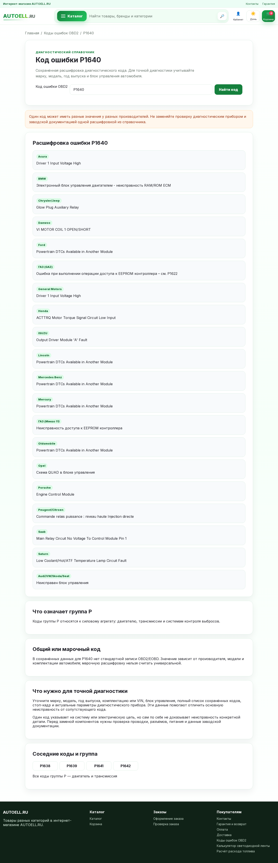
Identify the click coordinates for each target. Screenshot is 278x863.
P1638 (45, 766)
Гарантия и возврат (232, 824)
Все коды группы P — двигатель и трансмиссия (75, 776)
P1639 (72, 766)
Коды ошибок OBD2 (61, 33)
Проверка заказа (166, 824)
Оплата (222, 829)
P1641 (98, 766)
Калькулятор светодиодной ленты (243, 846)
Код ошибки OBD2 (52, 86)
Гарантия (268, 3)
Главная (32, 33)
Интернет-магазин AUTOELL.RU (27, 3)
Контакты (252, 3)
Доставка (224, 835)
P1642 (126, 766)
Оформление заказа (168, 818)
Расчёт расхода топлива (236, 851)
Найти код (228, 89)
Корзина (96, 824)
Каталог (96, 818)
